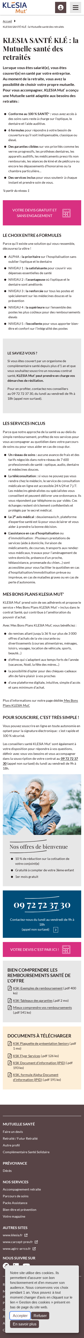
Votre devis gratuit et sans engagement (34, 213)
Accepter (20, 1316)
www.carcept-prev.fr (18, 1242)
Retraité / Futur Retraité (20, 1138)
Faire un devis (13, 1132)
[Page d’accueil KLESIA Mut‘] (15, 7)
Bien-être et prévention (19, 1210)
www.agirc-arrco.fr (17, 1248)
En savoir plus (24, 1324)
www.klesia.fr (13, 1235)
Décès (7, 1171)
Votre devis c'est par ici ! (34, 949)
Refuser (40, 1316)
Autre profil (11, 1145)
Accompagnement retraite (22, 1189)
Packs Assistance (15, 1203)
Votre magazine (14, 1216)
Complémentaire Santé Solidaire (26, 1152)
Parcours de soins (15, 1196)
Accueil (7, 21)
